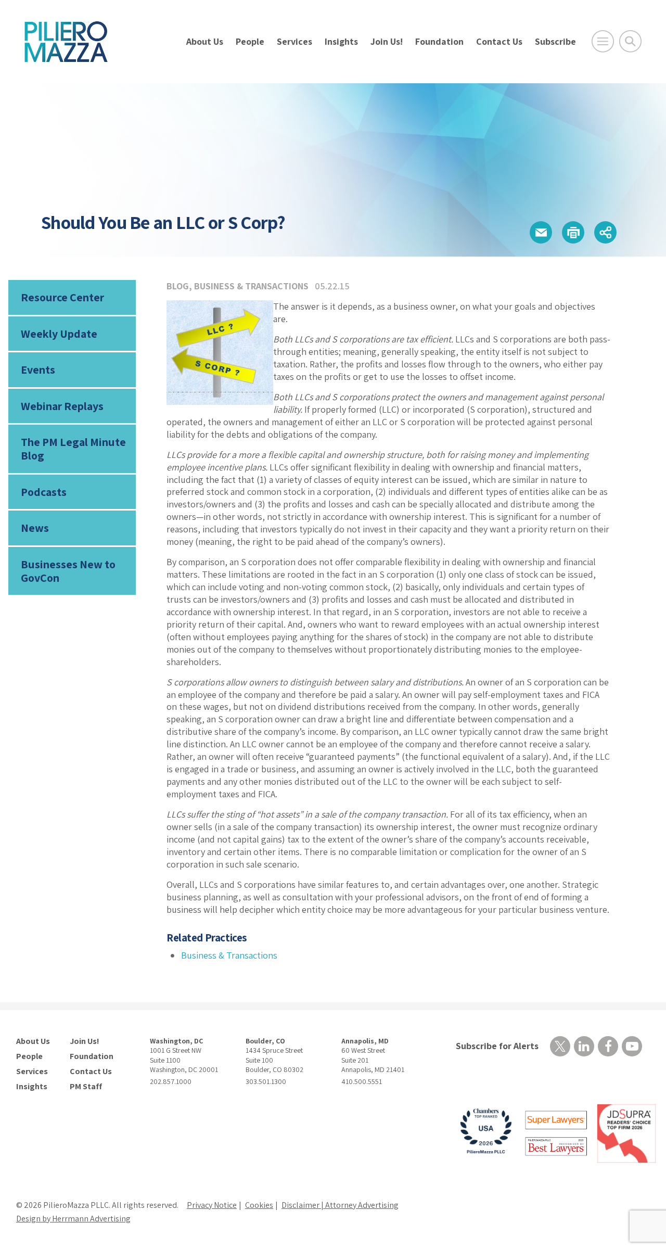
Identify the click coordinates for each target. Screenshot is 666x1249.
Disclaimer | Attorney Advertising (340, 1205)
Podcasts (44, 492)
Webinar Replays (62, 406)
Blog (177, 286)
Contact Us (499, 41)
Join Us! (386, 41)
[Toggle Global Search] (630, 41)
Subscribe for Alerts (497, 1046)
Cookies (259, 1205)
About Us (204, 41)
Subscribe (555, 41)
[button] (541, 232)
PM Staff (86, 1086)
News (35, 527)
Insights (341, 41)
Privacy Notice (212, 1205)
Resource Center (62, 297)
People (250, 41)
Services (294, 41)
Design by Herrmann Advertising (73, 1218)
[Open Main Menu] (603, 41)
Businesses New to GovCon (68, 571)
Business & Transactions (251, 286)
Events (38, 369)
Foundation (439, 41)
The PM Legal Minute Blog (73, 449)
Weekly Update (59, 333)
